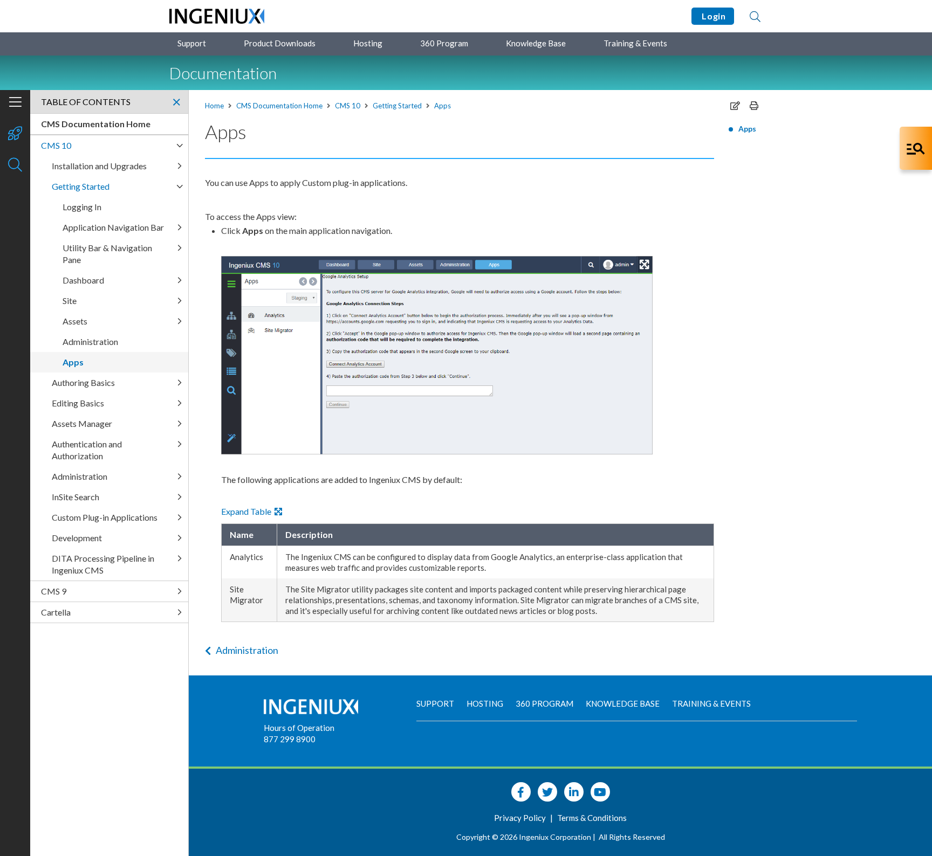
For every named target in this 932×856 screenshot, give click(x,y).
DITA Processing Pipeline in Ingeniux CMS (103, 564)
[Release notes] (15, 134)
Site (70, 300)
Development (77, 538)
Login (713, 16)
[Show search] (15, 165)
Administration (247, 650)
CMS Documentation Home (279, 105)
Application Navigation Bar (113, 227)
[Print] (754, 105)
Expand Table (248, 511)
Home (214, 105)
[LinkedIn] (574, 792)
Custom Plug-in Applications (104, 517)
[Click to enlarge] (437, 355)
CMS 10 (347, 105)
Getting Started (397, 105)
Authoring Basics (83, 382)
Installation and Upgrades (99, 166)
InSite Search (75, 497)
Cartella (56, 612)
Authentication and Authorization (87, 450)
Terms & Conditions (592, 818)
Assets (75, 321)
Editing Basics (78, 403)
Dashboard (83, 280)
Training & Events (635, 43)
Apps (442, 105)
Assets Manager (82, 423)
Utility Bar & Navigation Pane (107, 254)
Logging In (82, 207)
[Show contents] (15, 103)
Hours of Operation (299, 728)
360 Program (444, 43)
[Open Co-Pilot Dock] (916, 148)
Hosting (367, 43)
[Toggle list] (179, 145)
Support (191, 43)
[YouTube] (600, 792)
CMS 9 (53, 591)
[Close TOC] (176, 102)
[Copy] (735, 105)
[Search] (755, 16)
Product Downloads (280, 43)
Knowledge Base (536, 43)
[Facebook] (521, 792)
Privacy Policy (520, 818)
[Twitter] (547, 792)
